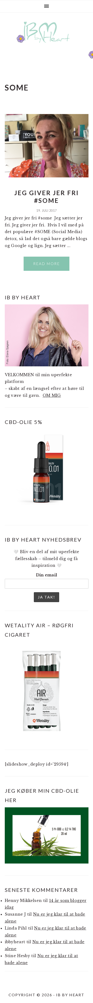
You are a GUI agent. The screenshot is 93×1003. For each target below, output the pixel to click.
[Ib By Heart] (46, 45)
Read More (46, 263)
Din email (46, 575)
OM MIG (52, 395)
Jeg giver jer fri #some (46, 196)
